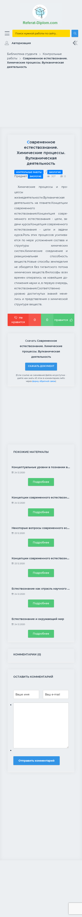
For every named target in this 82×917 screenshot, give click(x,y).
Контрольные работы (29, 172)
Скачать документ (41, 366)
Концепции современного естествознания (43, 497)
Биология (55, 172)
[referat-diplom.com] (41, 25)
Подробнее (41, 482)
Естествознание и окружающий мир (38, 619)
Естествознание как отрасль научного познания (46, 588)
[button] (17, 43)
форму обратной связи (43, 381)
